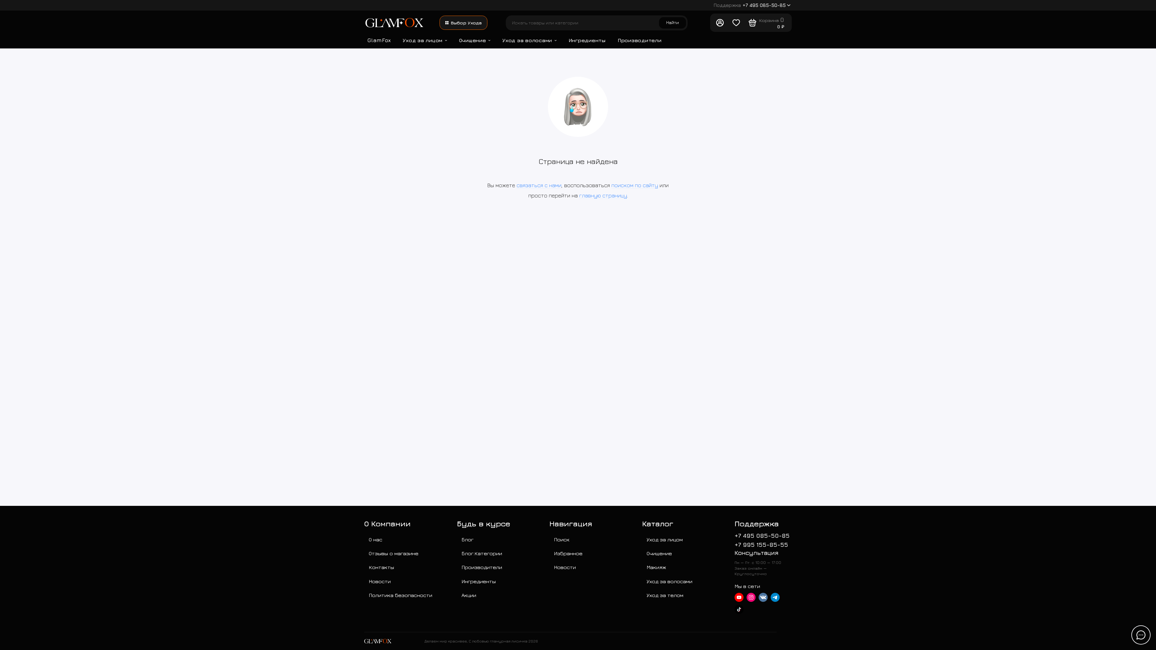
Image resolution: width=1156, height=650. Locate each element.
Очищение (472, 40)
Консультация (756, 552)
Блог (467, 539)
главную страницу (603, 195)
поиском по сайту (634, 185)
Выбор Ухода (466, 22)
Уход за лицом (423, 40)
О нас (375, 539)
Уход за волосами (527, 40)
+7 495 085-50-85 (750, 5)
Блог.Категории (481, 553)
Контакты (381, 567)
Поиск (562, 539)
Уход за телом (665, 595)
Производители (640, 40)
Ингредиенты (587, 40)
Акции (468, 595)
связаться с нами (539, 185)
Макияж (656, 567)
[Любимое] (736, 23)
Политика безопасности (400, 595)
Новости (380, 581)
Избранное (568, 553)
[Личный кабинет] (719, 23)
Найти (672, 22)
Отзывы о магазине (393, 553)
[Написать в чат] (1141, 635)
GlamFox (379, 40)
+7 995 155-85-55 (761, 544)
